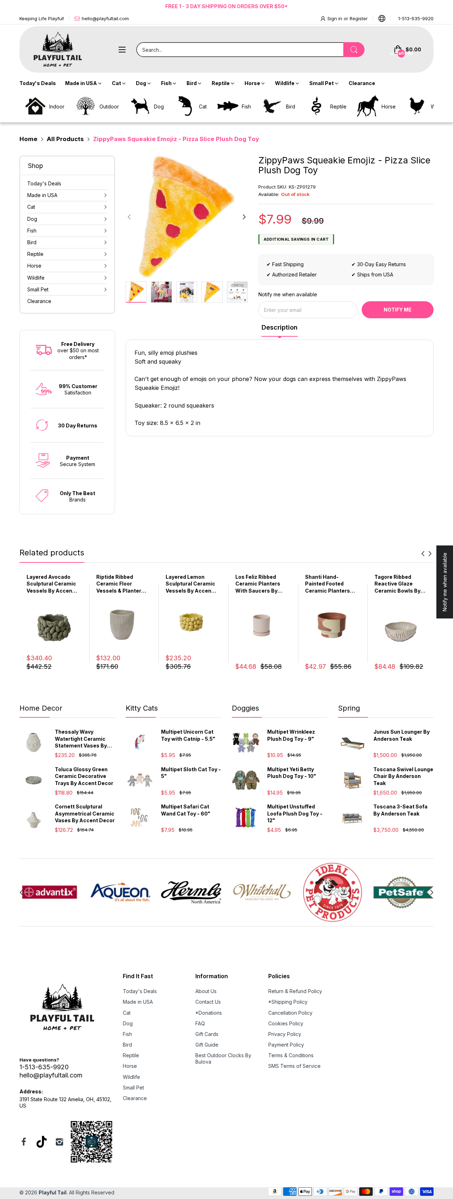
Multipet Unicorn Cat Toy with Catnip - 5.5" (188, 735)
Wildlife (131, 1077)
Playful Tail (53, 1192)
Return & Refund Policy (295, 991)
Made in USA (138, 1002)
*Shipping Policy (288, 1002)
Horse (130, 1066)
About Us (206, 991)
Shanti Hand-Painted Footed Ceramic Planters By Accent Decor (327, 584)
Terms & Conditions (291, 1055)
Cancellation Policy (290, 1013)
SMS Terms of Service (294, 1066)
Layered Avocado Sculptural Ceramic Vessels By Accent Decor (51, 584)
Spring (349, 708)
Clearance (135, 1098)
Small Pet (133, 1088)
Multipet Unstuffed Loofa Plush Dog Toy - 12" (294, 813)
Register (359, 18)
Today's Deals (140, 991)
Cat (127, 1013)
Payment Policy (286, 1045)
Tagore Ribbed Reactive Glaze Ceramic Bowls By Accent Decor (397, 584)
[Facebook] (23, 1143)
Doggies (245, 708)
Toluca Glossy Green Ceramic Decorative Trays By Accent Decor (84, 776)
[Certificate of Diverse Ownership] (91, 1142)
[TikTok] (41, 1142)
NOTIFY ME (398, 310)
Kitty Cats (142, 708)
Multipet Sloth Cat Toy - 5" (191, 772)
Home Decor (40, 708)
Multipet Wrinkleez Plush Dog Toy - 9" (291, 735)
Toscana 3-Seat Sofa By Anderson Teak (400, 810)
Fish (127, 1034)
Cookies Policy (285, 1023)
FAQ (200, 1023)
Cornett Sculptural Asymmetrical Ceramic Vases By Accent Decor (85, 813)
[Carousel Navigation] (426, 553)
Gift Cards (206, 1034)
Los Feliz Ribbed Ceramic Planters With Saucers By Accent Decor (257, 584)
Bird (127, 1045)
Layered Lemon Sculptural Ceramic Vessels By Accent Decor (190, 584)
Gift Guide (206, 1045)
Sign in (335, 18)
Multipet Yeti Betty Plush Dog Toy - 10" (291, 772)
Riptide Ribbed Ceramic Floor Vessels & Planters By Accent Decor (120, 584)
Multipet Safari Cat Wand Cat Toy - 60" (185, 810)
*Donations (208, 1013)
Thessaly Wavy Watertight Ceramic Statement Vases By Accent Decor (81, 739)
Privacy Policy (284, 1034)
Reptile (131, 1055)
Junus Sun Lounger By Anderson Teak (401, 735)
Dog (128, 1023)
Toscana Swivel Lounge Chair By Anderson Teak (403, 776)
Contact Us (208, 1002)
